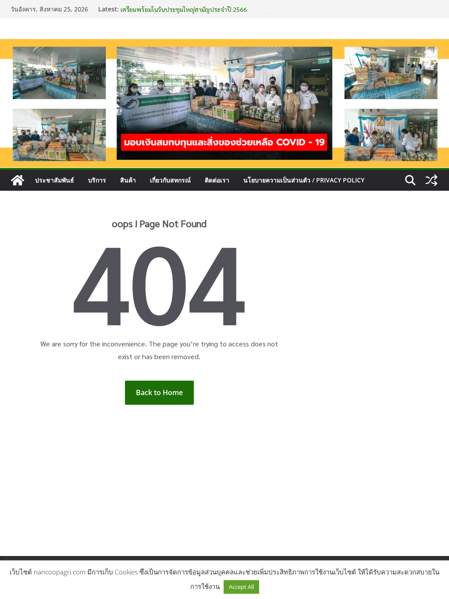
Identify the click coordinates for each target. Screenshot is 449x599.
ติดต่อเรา (217, 180)
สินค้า (128, 180)
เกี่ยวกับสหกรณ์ (170, 180)
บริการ (97, 180)
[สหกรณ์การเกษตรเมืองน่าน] (224, 45)
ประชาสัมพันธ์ (54, 180)
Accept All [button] (241, 587)
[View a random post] (431, 180)
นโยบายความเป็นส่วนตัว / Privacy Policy (303, 180)
